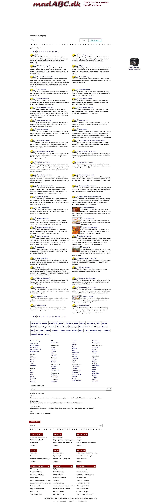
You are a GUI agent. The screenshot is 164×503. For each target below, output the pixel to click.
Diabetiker (95, 351)
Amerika (94, 360)
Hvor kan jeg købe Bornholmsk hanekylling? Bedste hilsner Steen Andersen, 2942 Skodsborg (56, 403)
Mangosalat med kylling (36, 474)
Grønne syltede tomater (49, 167)
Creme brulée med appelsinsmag (62, 442)
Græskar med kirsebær (91, 101)
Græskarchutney (90, 123)
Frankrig (94, 364)
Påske (32, 376)
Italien (94, 369)
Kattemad (53, 362)
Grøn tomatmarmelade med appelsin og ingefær (90, 143)
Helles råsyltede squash (49, 281)
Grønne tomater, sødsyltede (48, 189)
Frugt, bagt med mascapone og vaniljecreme (64, 440)
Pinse (31, 374)
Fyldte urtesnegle (35, 491)
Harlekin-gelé (48, 250)
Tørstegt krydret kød (36, 494)
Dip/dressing (75, 352)
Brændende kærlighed (36, 440)
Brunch (74, 343)
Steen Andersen (34, 401)
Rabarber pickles (58, 474)
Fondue (53, 349)
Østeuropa (95, 381)
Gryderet (74, 348)
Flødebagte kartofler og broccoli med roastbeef (41, 483)
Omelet (74, 378)
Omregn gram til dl (35, 349)
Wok (52, 353)
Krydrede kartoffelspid (59, 477)
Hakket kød (54, 381)
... (58, 52)
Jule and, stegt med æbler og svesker (63, 486)
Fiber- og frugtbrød (35, 469)
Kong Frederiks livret (82, 472)
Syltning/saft (54, 377)
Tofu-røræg (33, 453)
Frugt (73, 346)
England (94, 362)
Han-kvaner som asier (49, 240)
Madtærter (74, 376)
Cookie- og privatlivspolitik (89, 498)
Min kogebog (33, 347)
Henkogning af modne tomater (91, 281)
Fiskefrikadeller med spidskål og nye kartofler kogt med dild (41, 458)
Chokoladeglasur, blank (82, 486)
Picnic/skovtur (55, 370)
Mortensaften (54, 343)
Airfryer (53, 347)
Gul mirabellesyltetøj (49, 200)
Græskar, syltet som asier (90, 110)
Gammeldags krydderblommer (90, 58)
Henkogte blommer (49, 290)
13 (59, 316)
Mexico (94, 371)
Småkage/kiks (96, 343)
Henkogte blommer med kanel (91, 290)
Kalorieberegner (34, 345)
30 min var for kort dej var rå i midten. (40, 413)
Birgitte (32, 396)
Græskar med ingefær (49, 101)
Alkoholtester (34, 343)
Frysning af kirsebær (49, 58)
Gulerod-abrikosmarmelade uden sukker (91, 200)
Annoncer (73, 498)
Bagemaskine (75, 367)
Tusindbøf (56, 480)
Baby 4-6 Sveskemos (82, 488)
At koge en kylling (81, 477)
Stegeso (53, 351)
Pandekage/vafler (76, 380)
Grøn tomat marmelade (49, 144)
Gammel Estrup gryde (82, 491)
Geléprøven (91, 69)
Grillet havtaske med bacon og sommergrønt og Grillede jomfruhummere (87, 453)
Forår (31, 356)
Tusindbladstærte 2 (58, 483)
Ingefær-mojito (57, 456)
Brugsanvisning (35, 341)
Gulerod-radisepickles (49, 210)
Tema (31, 364)
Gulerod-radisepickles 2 (91, 211)
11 (53, 52)
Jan (31, 411)
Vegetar (94, 353)
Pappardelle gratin (81, 458)
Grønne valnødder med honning (91, 188)
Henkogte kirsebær (90, 299)
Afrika (94, 358)
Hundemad (54, 360)
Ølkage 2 (78, 440)
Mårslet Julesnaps (58, 453)
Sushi (73, 362)
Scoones (78, 437)
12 (56, 52)
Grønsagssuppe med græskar (61, 488)
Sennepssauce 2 (35, 486)
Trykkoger (54, 355)
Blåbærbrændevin (58, 472)
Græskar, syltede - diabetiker (49, 112)
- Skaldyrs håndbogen (82, 480)
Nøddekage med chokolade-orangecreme (87, 442)
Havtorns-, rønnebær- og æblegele (91, 261)
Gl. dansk (33, 365)
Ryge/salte (54, 375)
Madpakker (75, 354)
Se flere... (33, 445)
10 (50, 52)
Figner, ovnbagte (58, 437)
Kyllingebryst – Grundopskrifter (85, 474)
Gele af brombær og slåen (49, 69)
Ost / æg (74, 356)
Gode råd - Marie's (58, 494)
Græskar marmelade (91, 92)
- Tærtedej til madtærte (82, 483)
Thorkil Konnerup (35, 406)
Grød (73, 350)
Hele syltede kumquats (89, 269)
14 (62, 316)
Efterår (32, 360)
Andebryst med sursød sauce (38, 437)
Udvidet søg (94, 40)
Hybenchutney (34, 477)
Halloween (33, 382)
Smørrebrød (75, 358)
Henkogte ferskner (49, 299)
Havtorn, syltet (91, 251)
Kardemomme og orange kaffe (61, 458)
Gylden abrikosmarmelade (95, 230)
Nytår (31, 372)
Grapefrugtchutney (91, 79)
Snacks (74, 360)
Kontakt (79, 498)
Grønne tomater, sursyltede (91, 177)
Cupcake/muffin (76, 370)
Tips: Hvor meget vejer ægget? (85, 494)
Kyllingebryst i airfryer (59, 469)
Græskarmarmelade (49, 132)
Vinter (32, 362)
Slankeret (95, 347)
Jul (52, 341)
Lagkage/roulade (76, 374)
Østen (94, 379)
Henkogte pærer (48, 308)
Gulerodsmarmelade (48, 221)
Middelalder (95, 373)
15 (64, 316)
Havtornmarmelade (49, 261)
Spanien (94, 375)
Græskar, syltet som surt (49, 123)
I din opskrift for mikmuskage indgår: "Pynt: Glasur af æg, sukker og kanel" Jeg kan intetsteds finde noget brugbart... (62, 408)
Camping (53, 368)
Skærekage (95, 341)
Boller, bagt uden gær (82, 469)
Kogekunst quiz (34, 351)
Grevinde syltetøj (49, 92)
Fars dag (32, 380)
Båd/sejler (54, 366)
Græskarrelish (91, 133)
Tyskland (94, 377)
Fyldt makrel (33, 456)
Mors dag (33, 378)
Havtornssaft (49, 271)
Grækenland (95, 365)
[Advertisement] (71, 21)
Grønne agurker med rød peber (91, 154)
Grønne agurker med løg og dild (49, 155)
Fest (31, 370)
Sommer (32, 358)
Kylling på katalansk (35, 472)
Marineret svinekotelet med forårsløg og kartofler (41, 480)
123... (108, 45)
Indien (94, 367)
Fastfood (74, 344)
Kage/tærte (75, 372)
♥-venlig (94, 349)
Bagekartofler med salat (37, 488)
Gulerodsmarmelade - (95, 221)
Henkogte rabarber (90, 309)
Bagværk (74, 368)
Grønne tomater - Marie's (91, 165)
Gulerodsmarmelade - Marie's (49, 230)
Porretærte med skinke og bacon (85, 456)
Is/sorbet (74, 341)
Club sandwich (34, 442)
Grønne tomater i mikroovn (49, 178)
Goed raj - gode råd (58, 491)
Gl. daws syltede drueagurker (49, 81)
